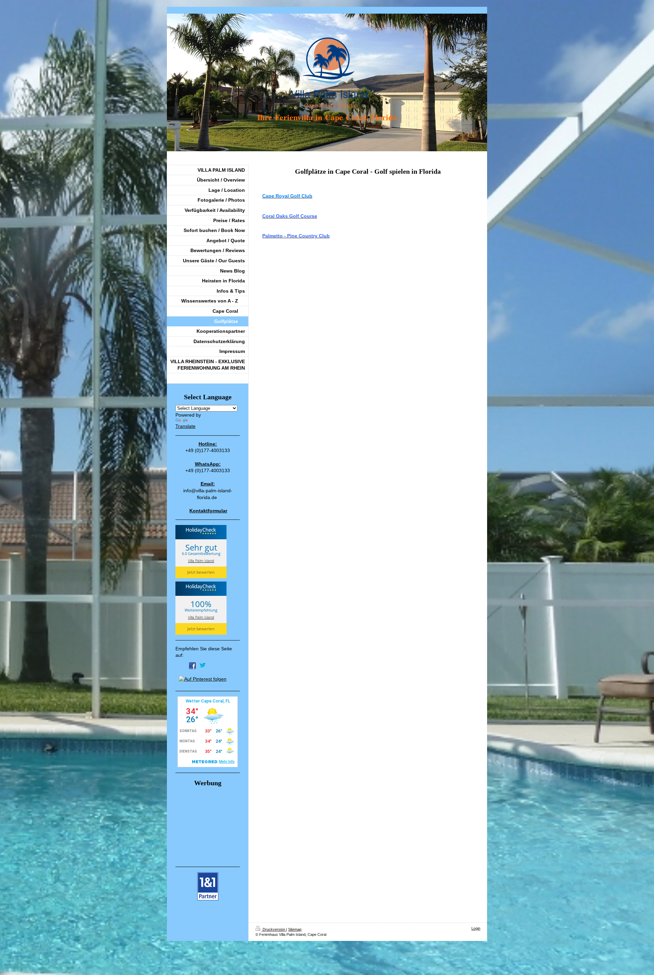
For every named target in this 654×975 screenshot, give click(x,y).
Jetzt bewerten (201, 572)
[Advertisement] (209, 825)
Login (475, 928)
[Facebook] (192, 665)
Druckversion (274, 929)
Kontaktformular (208, 510)
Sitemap (294, 929)
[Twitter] (202, 665)
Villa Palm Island (201, 560)
